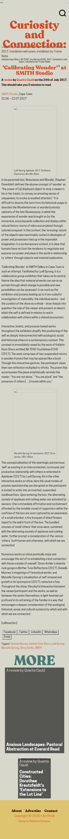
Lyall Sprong (57, 644)
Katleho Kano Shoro (39, 644)
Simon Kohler (27, 648)
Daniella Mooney (19, 644)
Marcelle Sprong (10, 648)
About (17, 810)
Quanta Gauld (25, 80)
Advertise (33, 810)
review (8, 80)
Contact (51, 810)
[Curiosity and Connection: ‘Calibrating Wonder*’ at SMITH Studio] (34, 52)
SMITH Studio (9, 94)
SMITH (38, 648)
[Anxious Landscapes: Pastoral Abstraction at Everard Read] (34, 710)
